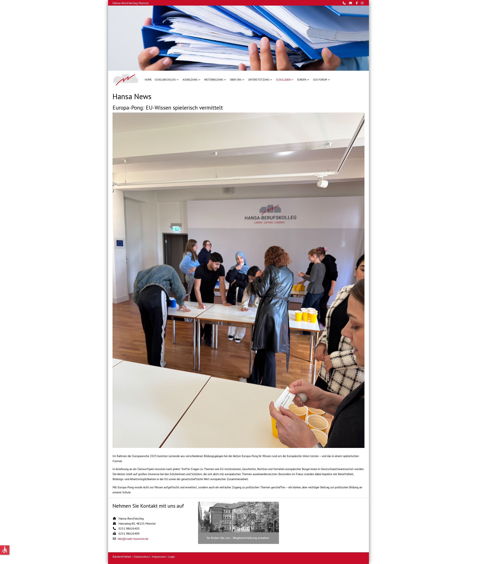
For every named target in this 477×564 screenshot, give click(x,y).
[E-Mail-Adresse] (351, 3)
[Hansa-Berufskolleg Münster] (126, 80)
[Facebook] (357, 3)
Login (171, 556)
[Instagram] (362, 3)
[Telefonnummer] (345, 3)
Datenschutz (142, 556)
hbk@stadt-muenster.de (133, 539)
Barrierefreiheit (122, 556)
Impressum (159, 556)
